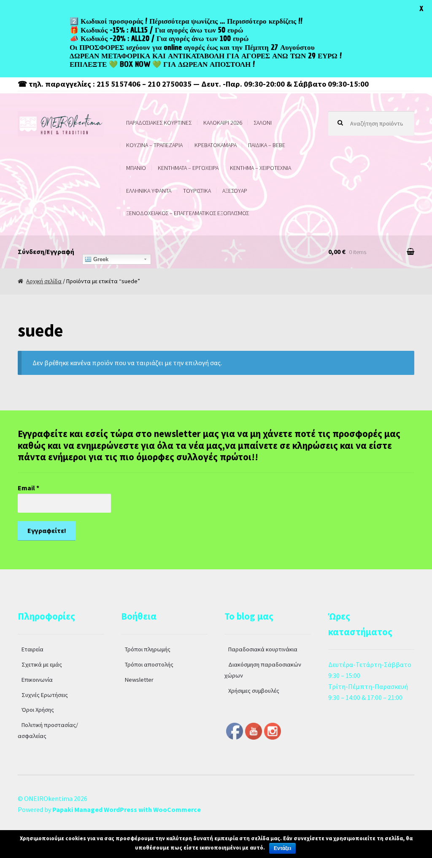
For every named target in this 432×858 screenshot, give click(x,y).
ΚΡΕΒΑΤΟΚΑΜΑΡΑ (215, 145)
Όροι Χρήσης (38, 709)
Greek (100, 259)
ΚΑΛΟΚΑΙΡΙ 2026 (222, 122)
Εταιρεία (32, 649)
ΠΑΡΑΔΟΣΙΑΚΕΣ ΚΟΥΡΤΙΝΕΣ (159, 122)
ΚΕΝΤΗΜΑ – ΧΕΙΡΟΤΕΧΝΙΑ (260, 168)
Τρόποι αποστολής (149, 664)
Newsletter (139, 679)
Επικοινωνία (37, 679)
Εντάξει (282, 848)
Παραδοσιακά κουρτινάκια (262, 649)
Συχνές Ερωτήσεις (45, 695)
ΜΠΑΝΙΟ (136, 168)
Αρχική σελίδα (44, 281)
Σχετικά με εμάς (42, 664)
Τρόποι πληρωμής (147, 649)
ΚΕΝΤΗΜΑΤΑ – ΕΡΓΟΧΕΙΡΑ (188, 168)
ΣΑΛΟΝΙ (263, 122)
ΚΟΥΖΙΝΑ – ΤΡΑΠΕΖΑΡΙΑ (154, 145)
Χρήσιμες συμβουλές (253, 690)
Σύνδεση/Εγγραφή (46, 251)
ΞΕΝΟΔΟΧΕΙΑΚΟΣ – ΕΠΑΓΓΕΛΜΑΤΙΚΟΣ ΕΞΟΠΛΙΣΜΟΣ (187, 213)
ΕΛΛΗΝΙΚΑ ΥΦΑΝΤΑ (148, 190)
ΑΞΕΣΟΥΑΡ (234, 190)
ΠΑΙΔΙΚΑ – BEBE (266, 145)
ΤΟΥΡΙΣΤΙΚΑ (197, 190)
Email (28, 488)
